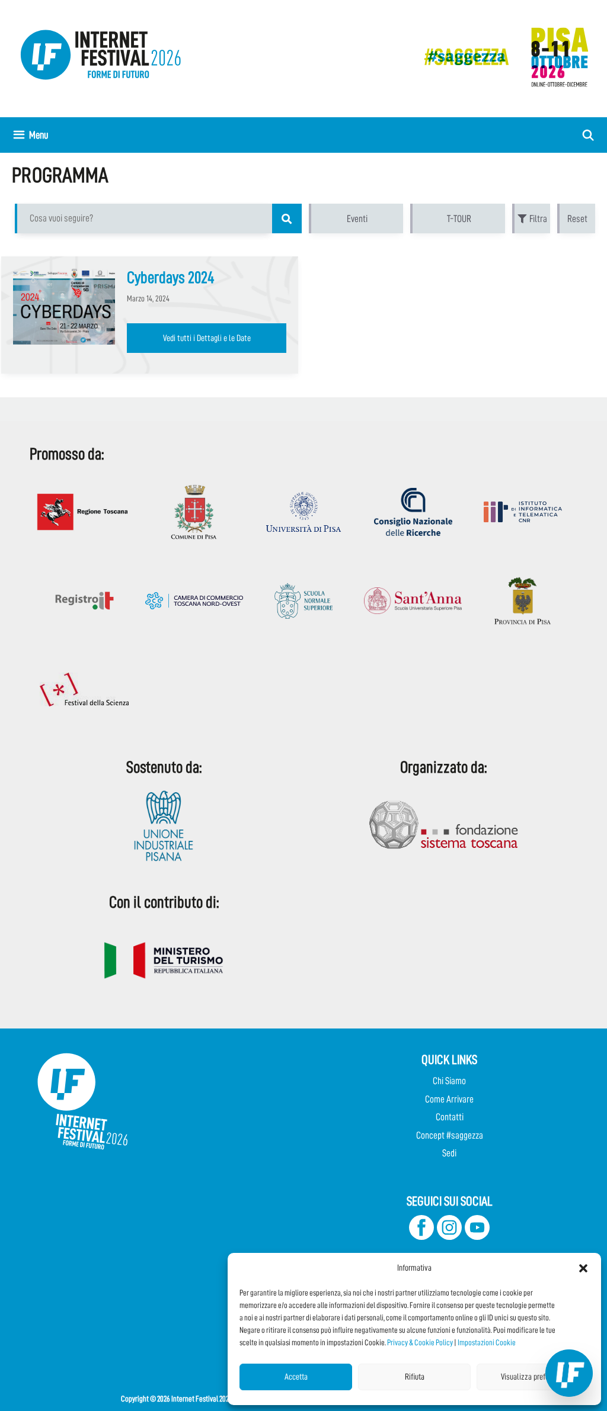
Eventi (357, 219)
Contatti (450, 1117)
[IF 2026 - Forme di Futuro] (500, 57)
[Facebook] (421, 1237)
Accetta (296, 1377)
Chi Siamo (449, 1081)
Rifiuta (414, 1377)
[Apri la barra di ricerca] (588, 135)
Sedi (449, 1153)
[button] (583, 1268)
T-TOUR (459, 219)
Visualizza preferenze (533, 1377)
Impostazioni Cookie (487, 1342)
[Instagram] (449, 1237)
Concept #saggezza (449, 1135)
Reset (577, 219)
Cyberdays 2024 (171, 277)
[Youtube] (477, 1237)
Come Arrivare (449, 1099)
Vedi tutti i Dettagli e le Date (207, 338)
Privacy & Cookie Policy (420, 1342)
